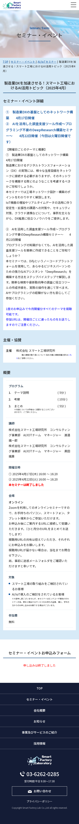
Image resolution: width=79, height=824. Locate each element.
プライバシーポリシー (39, 801)
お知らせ (39, 721)
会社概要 (39, 710)
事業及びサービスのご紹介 (39, 732)
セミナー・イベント (39, 699)
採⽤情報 (39, 743)
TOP (40, 688)
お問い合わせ (42, 791)
